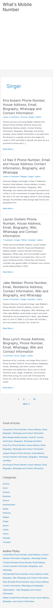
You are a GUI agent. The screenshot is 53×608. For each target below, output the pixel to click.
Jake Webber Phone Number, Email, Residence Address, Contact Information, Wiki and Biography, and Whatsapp (25, 289)
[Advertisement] (26, 41)
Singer (31, 117)
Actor (17, 356)
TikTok (24, 240)
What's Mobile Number (17, 7)
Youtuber (32, 240)
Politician (7, 513)
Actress (24, 117)
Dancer (6, 500)
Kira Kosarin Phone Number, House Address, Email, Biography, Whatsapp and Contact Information (24, 106)
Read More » (8, 149)
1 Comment (8, 240)
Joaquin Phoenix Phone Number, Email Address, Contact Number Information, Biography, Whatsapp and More (25, 457)
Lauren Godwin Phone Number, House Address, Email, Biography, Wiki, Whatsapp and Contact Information (22, 227)
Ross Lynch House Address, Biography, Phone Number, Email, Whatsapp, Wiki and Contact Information (24, 345)
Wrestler (6, 538)
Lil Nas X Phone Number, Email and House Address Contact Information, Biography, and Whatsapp (26, 166)
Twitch (6, 534)
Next (26, 404)
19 (34, 399)
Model (5, 509)
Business (7, 496)
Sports (6, 525)
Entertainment (9, 505)
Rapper (24, 176)
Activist (6, 484)
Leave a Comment (11, 117)
